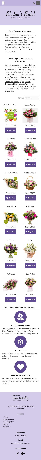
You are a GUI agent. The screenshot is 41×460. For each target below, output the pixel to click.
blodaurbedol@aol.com (20, 443)
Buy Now (11, 130)
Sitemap (20, 409)
